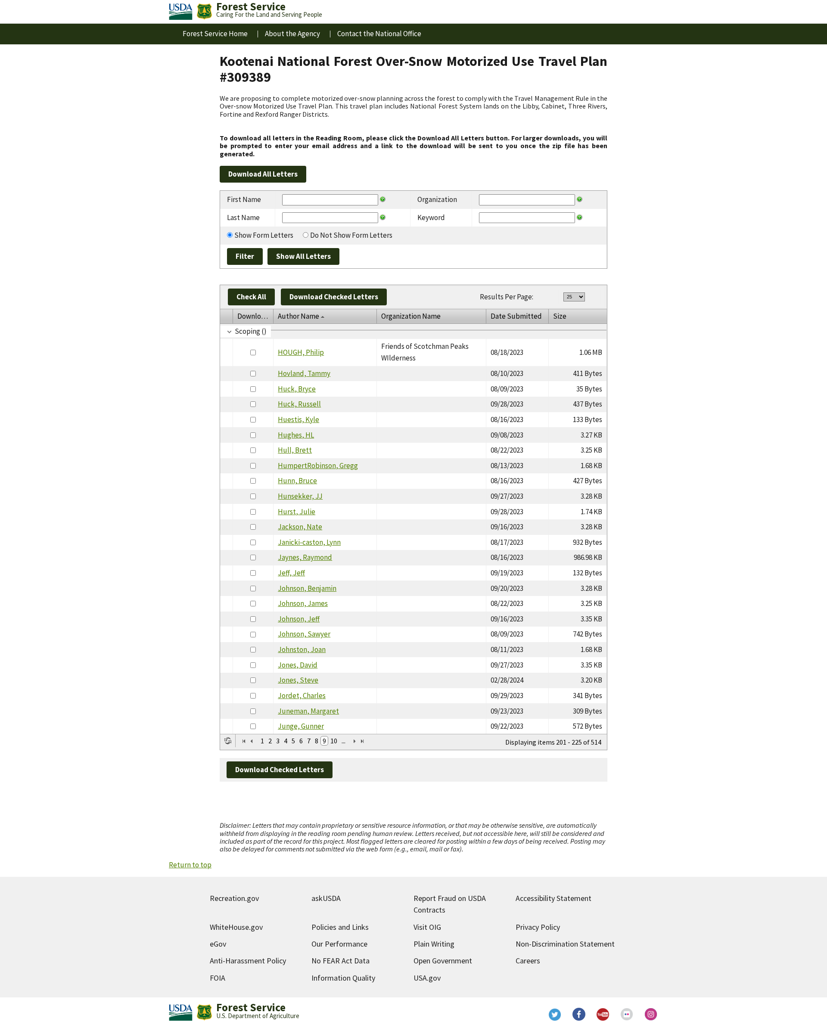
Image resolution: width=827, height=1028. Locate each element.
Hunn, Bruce (297, 480)
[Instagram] (651, 1014)
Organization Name (411, 316)
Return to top (190, 865)
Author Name (298, 316)
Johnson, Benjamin (307, 588)
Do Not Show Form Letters (351, 235)
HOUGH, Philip (301, 352)
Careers (528, 961)
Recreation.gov (234, 898)
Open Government (443, 961)
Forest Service (251, 1007)
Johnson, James (303, 603)
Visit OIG (427, 927)
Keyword (431, 217)
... (343, 740)
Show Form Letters (263, 235)
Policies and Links (340, 927)
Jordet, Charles (302, 695)
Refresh (227, 740)
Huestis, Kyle (298, 419)
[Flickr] (627, 1014)
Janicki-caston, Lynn (309, 542)
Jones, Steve (298, 680)
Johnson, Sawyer (304, 634)
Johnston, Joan (302, 649)
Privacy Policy (538, 927)
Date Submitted (516, 316)
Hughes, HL (296, 435)
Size (559, 316)
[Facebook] (579, 1014)
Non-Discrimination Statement (565, 944)
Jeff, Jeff (291, 573)
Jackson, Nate (300, 526)
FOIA (217, 978)
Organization (437, 199)
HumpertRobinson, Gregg (318, 465)
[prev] (251, 741)
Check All (251, 296)
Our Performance (339, 944)
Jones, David (297, 665)
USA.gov (427, 978)
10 (333, 740)
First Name (244, 199)
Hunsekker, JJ (300, 496)
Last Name (243, 217)
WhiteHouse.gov (236, 927)
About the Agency (292, 33)
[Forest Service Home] (204, 11)
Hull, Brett (295, 450)
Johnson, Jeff (299, 619)
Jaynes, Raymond (305, 557)
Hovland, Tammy (304, 373)
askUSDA (326, 898)
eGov (218, 944)
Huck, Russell (299, 404)
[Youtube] (603, 1014)
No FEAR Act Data (340, 961)
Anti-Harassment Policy (248, 961)
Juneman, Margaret (308, 711)
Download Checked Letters (333, 296)
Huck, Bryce (297, 389)
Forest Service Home (215, 33)
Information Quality (343, 978)
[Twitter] (555, 1014)
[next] (354, 741)
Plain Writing (434, 944)
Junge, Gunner (301, 726)
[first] (244, 741)
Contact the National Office (379, 33)
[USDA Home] (181, 11)
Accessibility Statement (553, 898)
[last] (362, 741)
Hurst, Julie (296, 511)
